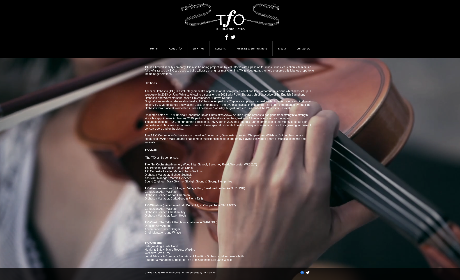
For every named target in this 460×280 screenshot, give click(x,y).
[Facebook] (302, 272)
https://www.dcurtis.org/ (232, 115)
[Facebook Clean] (226, 37)
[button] (220, 48)
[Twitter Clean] (233, 37)
